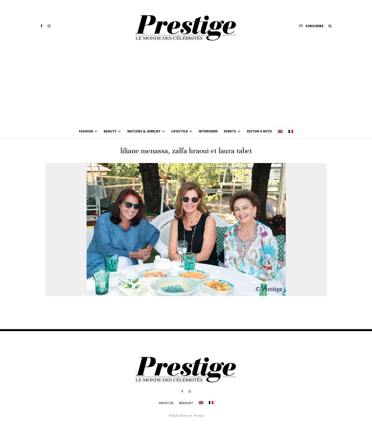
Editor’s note (259, 131)
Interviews (208, 131)
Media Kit (186, 403)
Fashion (86, 131)
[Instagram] (49, 26)
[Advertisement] (186, 86)
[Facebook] (41, 26)
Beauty (110, 131)
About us (166, 403)
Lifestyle (179, 131)
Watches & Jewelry (143, 131)
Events (230, 131)
